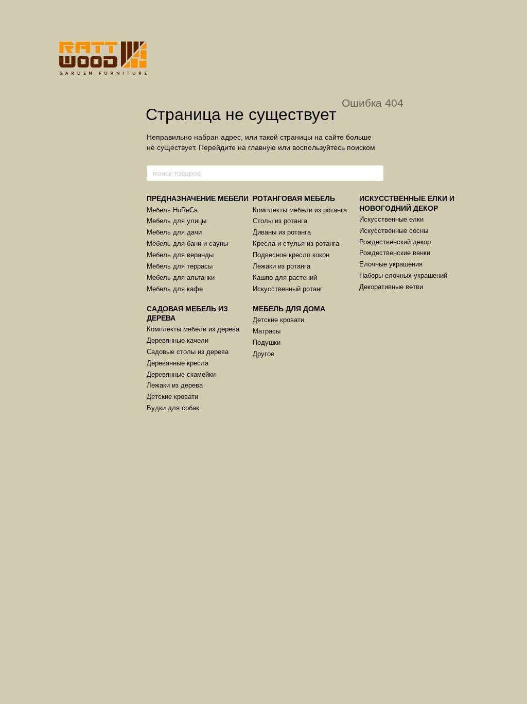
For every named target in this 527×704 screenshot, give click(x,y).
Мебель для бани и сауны (187, 243)
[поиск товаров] (375, 173)
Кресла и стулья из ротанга (296, 243)
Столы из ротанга (280, 221)
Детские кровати (172, 396)
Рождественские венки (394, 253)
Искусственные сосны (393, 230)
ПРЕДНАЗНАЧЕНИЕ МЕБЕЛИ (198, 198)
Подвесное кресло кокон (291, 255)
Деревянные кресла (177, 363)
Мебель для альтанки (181, 277)
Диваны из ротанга (282, 232)
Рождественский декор (395, 242)
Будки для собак (173, 408)
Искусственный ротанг (288, 289)
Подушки (266, 342)
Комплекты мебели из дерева (193, 329)
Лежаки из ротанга (281, 266)
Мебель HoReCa (172, 210)
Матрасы (266, 331)
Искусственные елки (391, 219)
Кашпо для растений (285, 277)
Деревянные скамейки (181, 374)
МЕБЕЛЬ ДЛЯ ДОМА (289, 309)
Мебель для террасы (180, 266)
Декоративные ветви (391, 287)
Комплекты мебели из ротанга (300, 210)
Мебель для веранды (180, 255)
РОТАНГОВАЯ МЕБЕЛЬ (294, 198)
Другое (263, 354)
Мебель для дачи (174, 232)
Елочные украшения (391, 264)
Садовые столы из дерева (188, 352)
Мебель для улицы (176, 221)
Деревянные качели (177, 340)
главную (262, 147)
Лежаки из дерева (175, 385)
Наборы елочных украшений (403, 275)
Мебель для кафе (175, 289)
